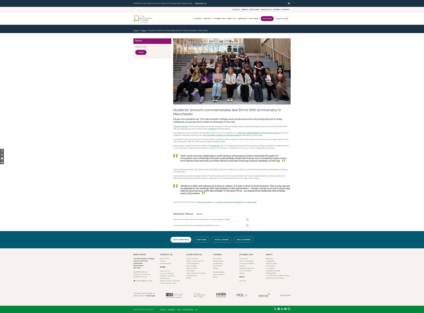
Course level (217, 266)
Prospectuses (191, 275)
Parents (245, 9)
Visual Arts (215, 146)
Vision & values (271, 263)
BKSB (188, 278)
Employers (254, 9)
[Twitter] (275, 308)
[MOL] (242, 295)
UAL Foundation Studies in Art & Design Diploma (222, 135)
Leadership (270, 261)
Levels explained (192, 263)
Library (241, 273)
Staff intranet (164, 278)
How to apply (191, 266)
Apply (215, 277)
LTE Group (150, 296)
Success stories (219, 272)
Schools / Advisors (167, 273)
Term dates (190, 271)
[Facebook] (278, 308)
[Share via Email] (2, 158)
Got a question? (180, 239)
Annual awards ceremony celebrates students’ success (196, 225)
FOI (196, 309)
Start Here (201, 239)
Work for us (266, 9)
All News (242, 281)
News (143, 31)
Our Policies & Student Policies (277, 275)
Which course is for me (195, 261)
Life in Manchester (246, 261)
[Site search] (287, 18)
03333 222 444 (141, 272)
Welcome (269, 258)
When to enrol (191, 268)
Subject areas (218, 261)
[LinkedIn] (282, 308)
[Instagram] (289, 308)
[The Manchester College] (200, 295)
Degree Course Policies (275, 278)
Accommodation (245, 271)
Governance (270, 266)
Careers (216, 268)
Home (135, 31)
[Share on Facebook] (2, 151)
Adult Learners (244, 239)
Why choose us (192, 258)
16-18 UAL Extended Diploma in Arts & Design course (258, 133)
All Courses (217, 258)
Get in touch (164, 258)
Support (207, 18)
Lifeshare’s (212, 129)
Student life (219, 18)
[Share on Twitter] (2, 154)
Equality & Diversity (273, 271)
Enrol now (199, 3)
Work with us (165, 271)
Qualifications (218, 263)
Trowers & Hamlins (180, 126)
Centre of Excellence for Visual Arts (230, 202)
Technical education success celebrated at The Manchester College (201, 219)
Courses (197, 18)
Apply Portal (267, 18)
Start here (253, 18)
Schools (236, 9)
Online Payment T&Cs (168, 283)
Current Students (281, 9)
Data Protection (188, 309)
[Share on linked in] (2, 162)
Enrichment (243, 258)
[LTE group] (174, 295)
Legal (179, 309)
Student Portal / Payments (170, 281)
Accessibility (171, 309)
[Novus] (264, 295)
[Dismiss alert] (289, 3)
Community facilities (246, 263)
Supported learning (246, 268)
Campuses (242, 18)
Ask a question (218, 274)
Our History (270, 268)
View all (199, 214)
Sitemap (163, 309)
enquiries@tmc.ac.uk (144, 281)
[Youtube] (285, 308)
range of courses (205, 202)
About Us (231, 18)
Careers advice (165, 263)
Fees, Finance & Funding (195, 273)
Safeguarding (271, 273)
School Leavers (221, 239)
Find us (162, 261)
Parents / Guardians (167, 276)
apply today (252, 202)
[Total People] (285, 295)
